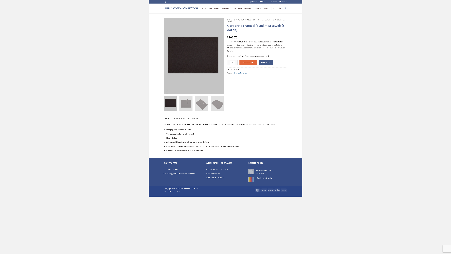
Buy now (265, 62)
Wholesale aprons (213, 173)
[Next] (220, 56)
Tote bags (247, 8)
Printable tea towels (263, 178)
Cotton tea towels (261, 20)
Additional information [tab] (187, 118)
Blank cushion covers (263, 170)
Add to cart (248, 62)
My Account (283, 2)
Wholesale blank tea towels (217, 169)
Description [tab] (169, 118)
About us (254, 2)
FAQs (263, 2)
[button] (165, 1)
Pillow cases (236, 8)
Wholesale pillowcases (215, 178)
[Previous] (168, 56)
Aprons (225, 8)
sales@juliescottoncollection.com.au (181, 173)
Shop (203, 8)
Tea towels (214, 8)
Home (229, 20)
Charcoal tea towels (240, 73)
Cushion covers (261, 8)
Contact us (273, 2)
